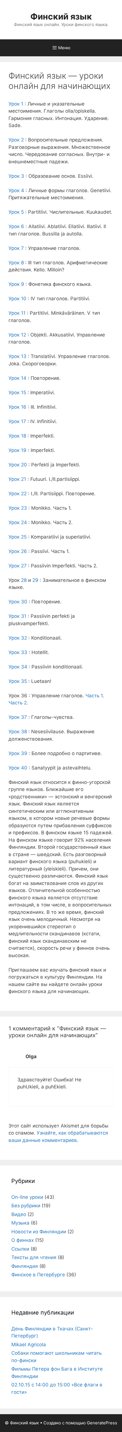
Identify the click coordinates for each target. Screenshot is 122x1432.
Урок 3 (16, 176)
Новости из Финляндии (38, 1231)
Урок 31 (17, 616)
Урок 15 (17, 392)
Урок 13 (17, 356)
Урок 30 (18, 601)
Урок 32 (18, 638)
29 (35, 580)
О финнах (22, 1240)
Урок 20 (18, 465)
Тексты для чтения (33, 1257)
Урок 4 (16, 190)
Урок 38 (18, 731)
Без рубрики (25, 1205)
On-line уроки (27, 1197)
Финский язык (61, 16)
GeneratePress (102, 1422)
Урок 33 (18, 652)
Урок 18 (17, 436)
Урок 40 (18, 768)
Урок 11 (17, 313)
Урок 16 (17, 407)
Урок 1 (16, 104)
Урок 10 (17, 298)
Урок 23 (18, 508)
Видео (18, 1214)
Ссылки (20, 1249)
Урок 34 (18, 667)
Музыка (20, 1223)
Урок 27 (18, 566)
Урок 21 (17, 479)
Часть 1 (94, 695)
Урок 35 (18, 681)
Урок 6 (16, 226)
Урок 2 (16, 140)
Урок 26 (18, 551)
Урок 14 (17, 378)
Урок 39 (18, 753)
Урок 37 (18, 717)
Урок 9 (16, 284)
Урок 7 (16, 248)
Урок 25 (18, 537)
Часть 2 (18, 703)
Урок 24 (18, 522)
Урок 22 (18, 493)
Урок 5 (16, 212)
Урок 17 (17, 421)
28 (24, 580)
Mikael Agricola (28, 1344)
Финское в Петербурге (38, 1274)
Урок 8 (16, 262)
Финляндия (24, 1266)
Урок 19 (17, 450)
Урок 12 (17, 335)
